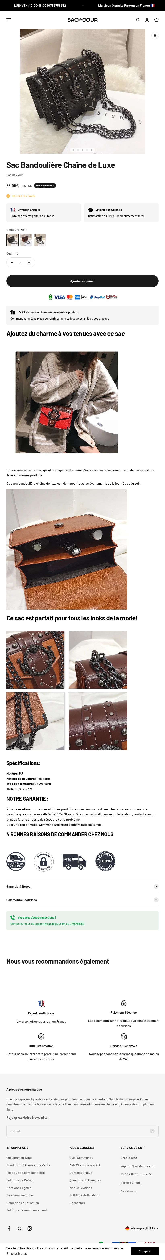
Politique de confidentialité (25, 1172)
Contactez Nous (81, 1172)
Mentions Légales (18, 1188)
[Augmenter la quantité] (29, 262)
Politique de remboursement (26, 1210)
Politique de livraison (84, 1195)
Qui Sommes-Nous (19, 1157)
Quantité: (13, 253)
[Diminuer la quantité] (12, 262)
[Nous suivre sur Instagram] (29, 1228)
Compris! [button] (145, 1251)
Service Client (130, 1182)
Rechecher (77, 1203)
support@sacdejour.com (50, 923)
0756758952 (77, 923)
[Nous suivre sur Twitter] (19, 1228)
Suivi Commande (81, 1157)
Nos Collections (81, 1188)
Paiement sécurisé (19, 1195)
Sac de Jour (14, 175)
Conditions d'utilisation (22, 1203)
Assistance (128, 1191)
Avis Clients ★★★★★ (85, 1165)
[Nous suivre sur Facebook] (9, 1228)
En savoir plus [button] (16, 1253)
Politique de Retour (20, 1180)
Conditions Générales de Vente (28, 1165)
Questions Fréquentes (85, 1180)
